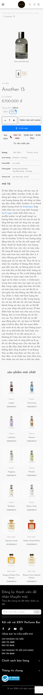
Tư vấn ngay (23, 128)
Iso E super (7, 213)
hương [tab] (4, 152)
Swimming (31, 403)
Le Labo (5, 83)
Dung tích (6, 108)
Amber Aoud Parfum (31, 541)
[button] (3, 4)
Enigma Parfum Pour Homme (11, 576)
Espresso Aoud (11, 541)
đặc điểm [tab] (17, 152)
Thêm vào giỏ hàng (29, 120)
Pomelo (32, 472)
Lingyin (11, 403)
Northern (11, 506)
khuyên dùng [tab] (32, 152)
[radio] (6, 112)
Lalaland (11, 437)
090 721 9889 (17, 137)
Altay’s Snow (32, 506)
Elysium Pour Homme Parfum (31, 576)
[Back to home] (21, 4)
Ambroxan (28, 207)
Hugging (11, 472)
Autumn (32, 437)
